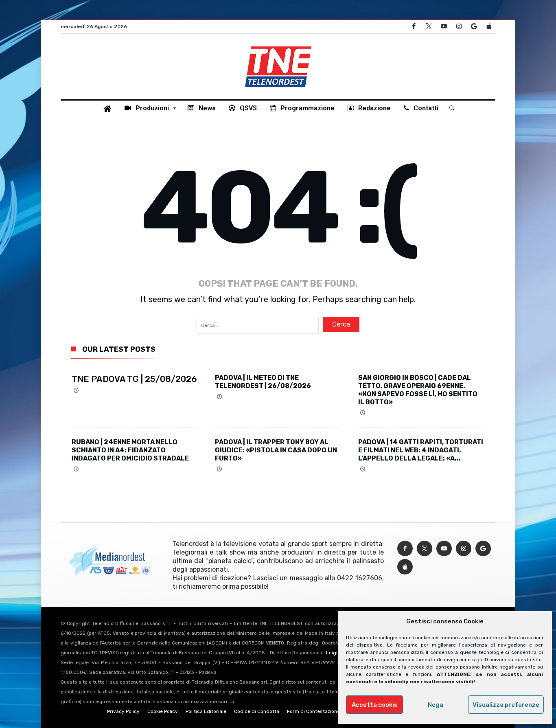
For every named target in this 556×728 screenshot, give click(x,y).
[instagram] (458, 26)
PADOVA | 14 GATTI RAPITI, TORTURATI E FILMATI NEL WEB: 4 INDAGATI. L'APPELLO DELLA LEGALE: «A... (420, 450)
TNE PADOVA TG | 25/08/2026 (134, 379)
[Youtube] (443, 26)
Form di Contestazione (313, 711)
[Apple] (488, 26)
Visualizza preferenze (506, 704)
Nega (435, 704)
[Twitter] (428, 26)
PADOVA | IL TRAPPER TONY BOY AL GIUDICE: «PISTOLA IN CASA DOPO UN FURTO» (276, 450)
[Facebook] (413, 26)
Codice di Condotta (256, 711)
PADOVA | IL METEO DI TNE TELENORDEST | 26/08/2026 (263, 382)
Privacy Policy (123, 711)
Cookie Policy (162, 711)
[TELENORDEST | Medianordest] (278, 46)
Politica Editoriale (206, 711)
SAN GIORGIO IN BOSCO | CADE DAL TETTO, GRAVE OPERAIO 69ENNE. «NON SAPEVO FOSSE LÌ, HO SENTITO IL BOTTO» (417, 390)
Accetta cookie (375, 704)
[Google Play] (473, 26)
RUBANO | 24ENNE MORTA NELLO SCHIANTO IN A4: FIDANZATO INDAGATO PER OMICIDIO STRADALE (130, 450)
